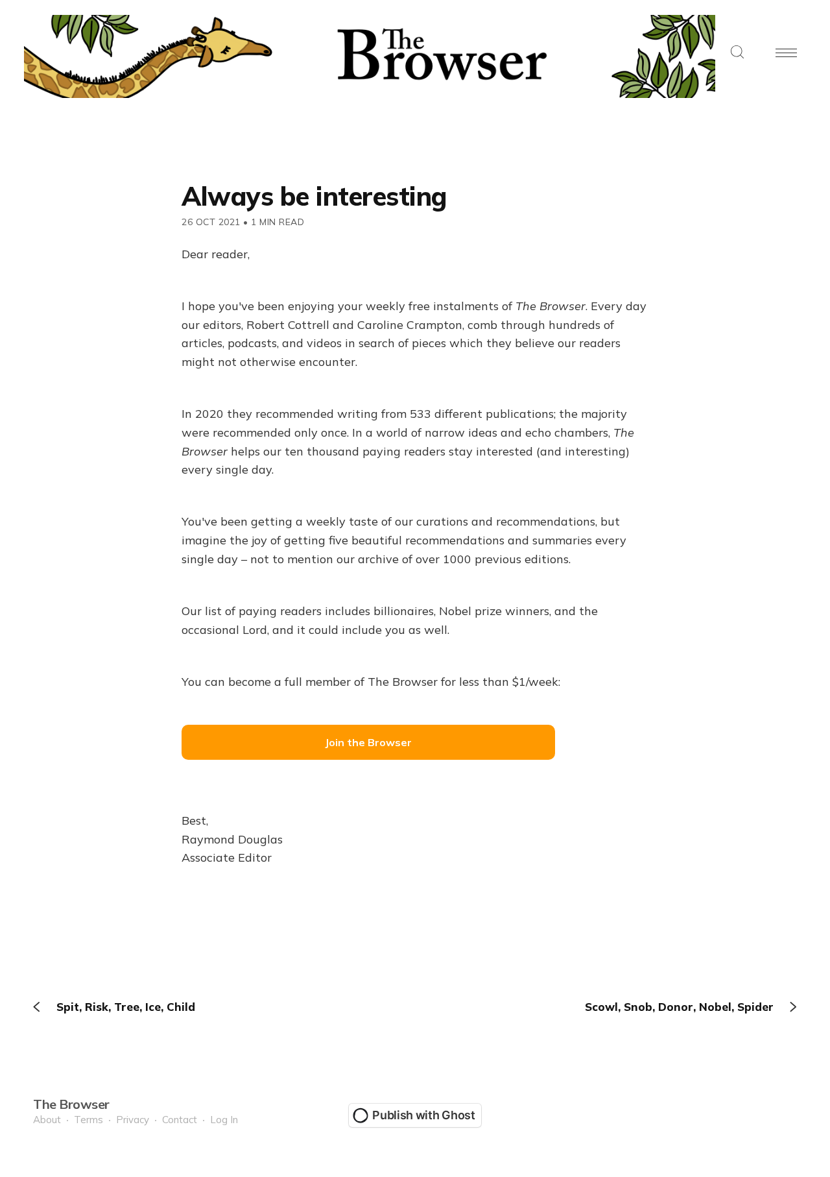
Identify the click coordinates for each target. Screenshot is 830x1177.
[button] (737, 53)
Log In (224, 1119)
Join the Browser (368, 742)
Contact (179, 1119)
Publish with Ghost (423, 1115)
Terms (88, 1119)
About (47, 1119)
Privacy (132, 1119)
